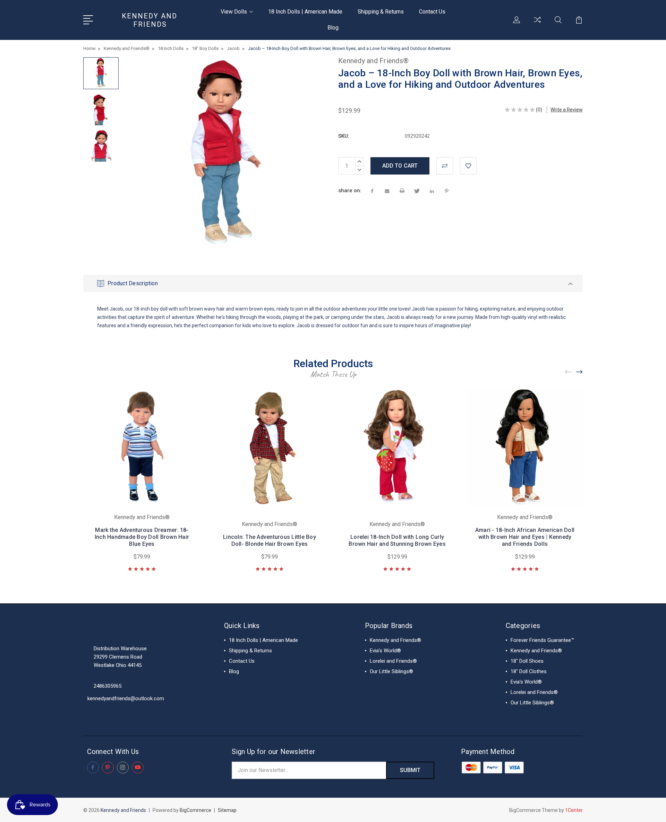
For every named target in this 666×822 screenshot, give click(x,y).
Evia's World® (385, 650)
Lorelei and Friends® (393, 661)
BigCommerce (195, 810)
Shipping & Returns (381, 11)
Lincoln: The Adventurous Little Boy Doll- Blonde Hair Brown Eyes (269, 540)
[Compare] (537, 24)
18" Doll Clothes (529, 671)
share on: (349, 190)
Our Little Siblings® (391, 671)
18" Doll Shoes (527, 661)
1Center (574, 810)
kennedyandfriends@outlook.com (125, 698)
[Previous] (568, 372)
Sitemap (227, 810)
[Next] (579, 372)
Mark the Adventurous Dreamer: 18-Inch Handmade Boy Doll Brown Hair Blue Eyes (142, 537)
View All (379, 682)
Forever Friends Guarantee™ (542, 640)
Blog (333, 27)
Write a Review (566, 109)
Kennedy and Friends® (395, 640)
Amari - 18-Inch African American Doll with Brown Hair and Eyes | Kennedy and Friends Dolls (524, 537)
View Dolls (234, 11)
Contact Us (432, 11)
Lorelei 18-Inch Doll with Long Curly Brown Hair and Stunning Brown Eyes (397, 540)
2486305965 (107, 686)
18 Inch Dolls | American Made (305, 11)
